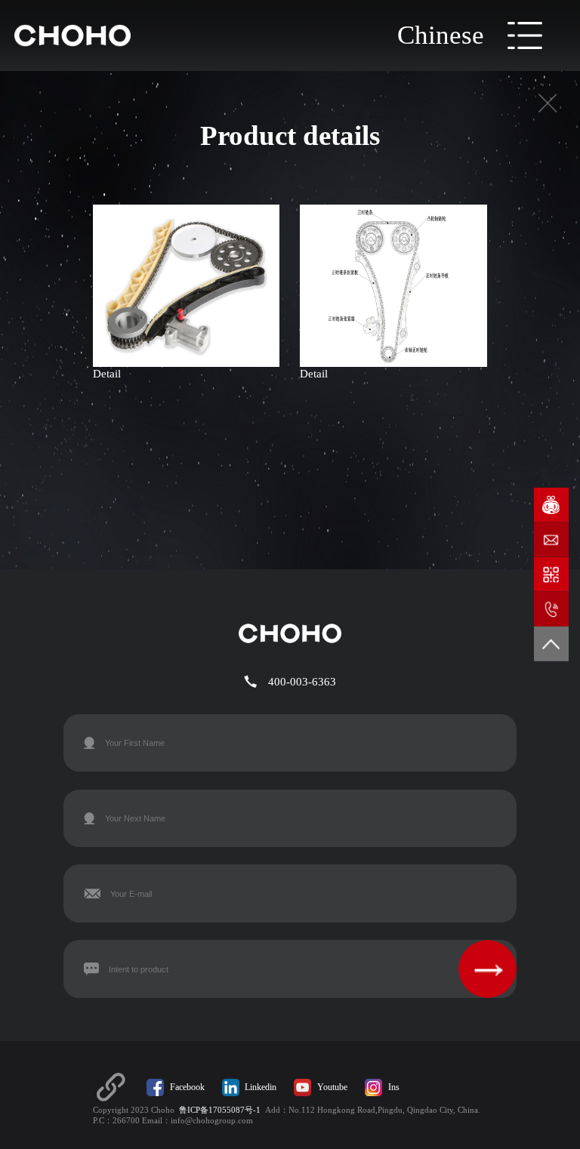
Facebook (187, 1087)
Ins (394, 1087)
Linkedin (260, 1087)
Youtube (332, 1087)
